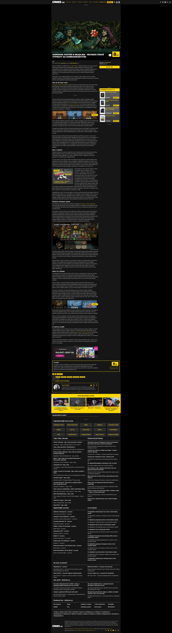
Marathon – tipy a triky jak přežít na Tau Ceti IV (66, 444)
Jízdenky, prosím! (86, 607)
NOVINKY (85, 2)
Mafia (86, 424)
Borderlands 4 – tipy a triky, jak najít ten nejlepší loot (68, 449)
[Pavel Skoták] (57, 387)
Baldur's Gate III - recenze (61, 533)
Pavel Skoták (65, 385)
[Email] (91, 385)
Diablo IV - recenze (59, 536)
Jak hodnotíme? (114, 367)
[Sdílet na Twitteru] (55, 374)
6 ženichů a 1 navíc (75, 104)
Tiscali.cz (56, 612)
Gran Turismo (100, 434)
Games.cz (82, 612)
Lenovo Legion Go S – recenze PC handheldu (101, 573)
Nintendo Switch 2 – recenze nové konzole (100, 566)
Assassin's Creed (59, 424)
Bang (68, 604)
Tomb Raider (113, 429)
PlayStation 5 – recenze (60, 566)
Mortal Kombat (86, 434)
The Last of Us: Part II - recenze (62, 514)
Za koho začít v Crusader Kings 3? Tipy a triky (66, 480)
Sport (66, 612)
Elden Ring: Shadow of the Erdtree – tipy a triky (67, 491)
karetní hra (76, 377)
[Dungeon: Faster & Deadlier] (59, 115)
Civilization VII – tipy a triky (61, 464)
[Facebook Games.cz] (161, 2)
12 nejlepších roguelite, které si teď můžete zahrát (102, 522)
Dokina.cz (92, 614)
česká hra (63, 377)
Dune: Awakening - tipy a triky (62, 502)
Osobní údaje (81, 628)
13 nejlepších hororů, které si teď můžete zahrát (101, 524)
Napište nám (109, 628)
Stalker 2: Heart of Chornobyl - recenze (64, 526)
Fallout (59, 429)
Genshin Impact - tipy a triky (61, 477)
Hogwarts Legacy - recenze (61, 523)
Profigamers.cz (90, 612)
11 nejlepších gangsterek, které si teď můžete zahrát (103, 519)
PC (53, 61)
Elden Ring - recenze (59, 528)
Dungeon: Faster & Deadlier (59, 84)
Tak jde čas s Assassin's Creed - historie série (101, 456)
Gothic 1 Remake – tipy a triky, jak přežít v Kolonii (67, 442)
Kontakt (89, 628)
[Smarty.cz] (75, 353)
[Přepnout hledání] (115, 2)
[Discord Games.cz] (165, 2)
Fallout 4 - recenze (58, 543)
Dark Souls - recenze (59, 548)
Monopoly (111, 604)
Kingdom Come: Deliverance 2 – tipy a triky (66, 456)
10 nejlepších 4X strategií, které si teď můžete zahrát (103, 527)
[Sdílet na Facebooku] (53, 374)
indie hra (69, 377)
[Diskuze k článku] (78, 63)
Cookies (75, 628)
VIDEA (90, 2)
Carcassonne (57, 604)
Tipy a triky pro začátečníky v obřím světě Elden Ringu (69, 489)
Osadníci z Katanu (86, 604)
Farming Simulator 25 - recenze (62, 521)
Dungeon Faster (74, 66)
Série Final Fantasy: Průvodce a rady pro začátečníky (103, 480)
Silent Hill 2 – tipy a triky (60, 505)
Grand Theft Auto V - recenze (62, 538)
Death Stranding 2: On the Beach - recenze (65, 550)
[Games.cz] (58, 2)
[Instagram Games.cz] (111, 630)
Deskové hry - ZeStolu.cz (63, 600)
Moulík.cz (80, 614)
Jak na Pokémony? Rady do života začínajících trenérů (69, 475)
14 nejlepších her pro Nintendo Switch (99, 529)
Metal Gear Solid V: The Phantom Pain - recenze (67, 545)
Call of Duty (86, 429)
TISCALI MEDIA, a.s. (79, 630)
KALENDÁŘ (96, 2)
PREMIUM (110, 2)
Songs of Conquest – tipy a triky (62, 486)
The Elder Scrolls (113, 424)
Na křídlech (111, 607)
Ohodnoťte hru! (114, 368)
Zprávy (62, 612)
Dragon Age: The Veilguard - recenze (64, 540)
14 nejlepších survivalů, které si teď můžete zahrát (102, 552)
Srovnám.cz (115, 614)
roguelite (82, 377)
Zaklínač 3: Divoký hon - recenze (62, 511)
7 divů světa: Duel (99, 604)
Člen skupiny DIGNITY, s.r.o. (89, 630)
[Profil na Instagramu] (94, 385)
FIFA (58, 434)
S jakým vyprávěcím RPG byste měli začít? (65, 592)
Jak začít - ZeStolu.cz (61, 580)
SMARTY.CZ (103, 2)
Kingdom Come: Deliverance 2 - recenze (65, 519)
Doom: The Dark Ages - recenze (62, 552)
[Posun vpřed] (118, 402)
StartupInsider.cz (58, 615)
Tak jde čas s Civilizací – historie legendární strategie (103, 454)
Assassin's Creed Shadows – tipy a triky (64, 462)
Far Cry (72, 429)
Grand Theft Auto (72, 424)
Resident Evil (72, 434)
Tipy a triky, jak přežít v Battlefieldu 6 (64, 447)
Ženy (70, 612)
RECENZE (68, 2)
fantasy (58, 377)
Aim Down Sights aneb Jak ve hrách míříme (100, 465)
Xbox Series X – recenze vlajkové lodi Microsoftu (67, 573)
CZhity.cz (99, 614)
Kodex (85, 628)
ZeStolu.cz (98, 612)
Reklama (66, 628)
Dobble (55, 607)
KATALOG (74, 2)
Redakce (71, 628)
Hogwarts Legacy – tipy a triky (62, 500)
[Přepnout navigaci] (117, 2)
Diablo (100, 429)
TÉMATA (80, 2)
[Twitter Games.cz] (163, 2)
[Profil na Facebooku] (96, 385)
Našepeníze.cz (107, 614)
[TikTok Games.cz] (168, 2)
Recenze (63, 63)
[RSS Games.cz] (170, 2)
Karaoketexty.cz (58, 614)
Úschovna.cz (67, 614)
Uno (68, 607)
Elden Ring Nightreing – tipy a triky (63, 493)
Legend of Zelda (113, 434)
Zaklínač (99, 424)
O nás (93, 628)
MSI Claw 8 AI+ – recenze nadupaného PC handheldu (103, 575)
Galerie (94, 115)
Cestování (75, 612)
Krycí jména (97, 607)
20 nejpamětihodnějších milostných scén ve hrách (102, 463)
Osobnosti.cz (106, 612)
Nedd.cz (74, 614)
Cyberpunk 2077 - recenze (61, 531)
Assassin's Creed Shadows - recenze (64, 516)
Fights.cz (86, 614)
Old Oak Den (107, 62)
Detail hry (109, 67)
